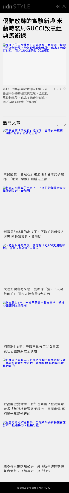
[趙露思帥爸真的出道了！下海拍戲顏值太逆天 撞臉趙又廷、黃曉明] (34, 207)
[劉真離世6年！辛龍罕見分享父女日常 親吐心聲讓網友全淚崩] (34, 322)
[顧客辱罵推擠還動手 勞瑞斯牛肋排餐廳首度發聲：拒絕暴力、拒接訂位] (34, 442)
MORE (60, 124)
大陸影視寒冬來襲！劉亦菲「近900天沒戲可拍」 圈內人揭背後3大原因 (33, 291)
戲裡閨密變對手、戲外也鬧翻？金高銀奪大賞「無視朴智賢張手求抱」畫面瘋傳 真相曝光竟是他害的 (34, 409)
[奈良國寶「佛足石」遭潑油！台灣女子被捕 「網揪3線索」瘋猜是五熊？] (34, 150)
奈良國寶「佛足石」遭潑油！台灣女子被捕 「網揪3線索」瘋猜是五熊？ (34, 176)
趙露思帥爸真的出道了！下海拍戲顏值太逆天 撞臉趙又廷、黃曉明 (34, 234)
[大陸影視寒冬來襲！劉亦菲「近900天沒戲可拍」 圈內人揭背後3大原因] (34, 265)
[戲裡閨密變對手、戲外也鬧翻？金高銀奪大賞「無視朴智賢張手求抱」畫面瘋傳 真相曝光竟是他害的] (34, 380)
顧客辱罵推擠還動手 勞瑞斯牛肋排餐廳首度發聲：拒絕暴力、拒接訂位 (34, 468)
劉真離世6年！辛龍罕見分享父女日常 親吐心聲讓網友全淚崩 (33, 348)
